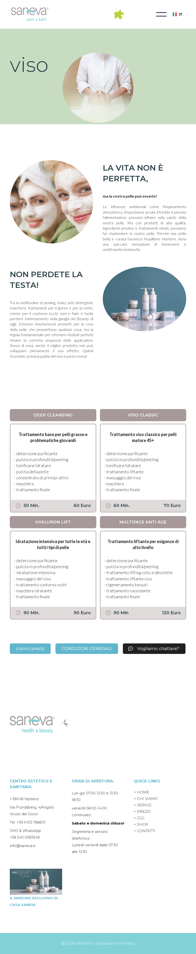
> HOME (141, 792)
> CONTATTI (144, 831)
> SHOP (141, 824)
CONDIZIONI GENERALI (87, 648)
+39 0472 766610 (31, 822)
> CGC (139, 818)
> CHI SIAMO (146, 798)
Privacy (127, 943)
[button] (161, 14)
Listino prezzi (30, 648)
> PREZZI (142, 811)
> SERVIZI (143, 805)
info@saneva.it (22, 845)
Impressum (106, 943)
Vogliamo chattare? (158, 648)
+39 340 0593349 (25, 837)
